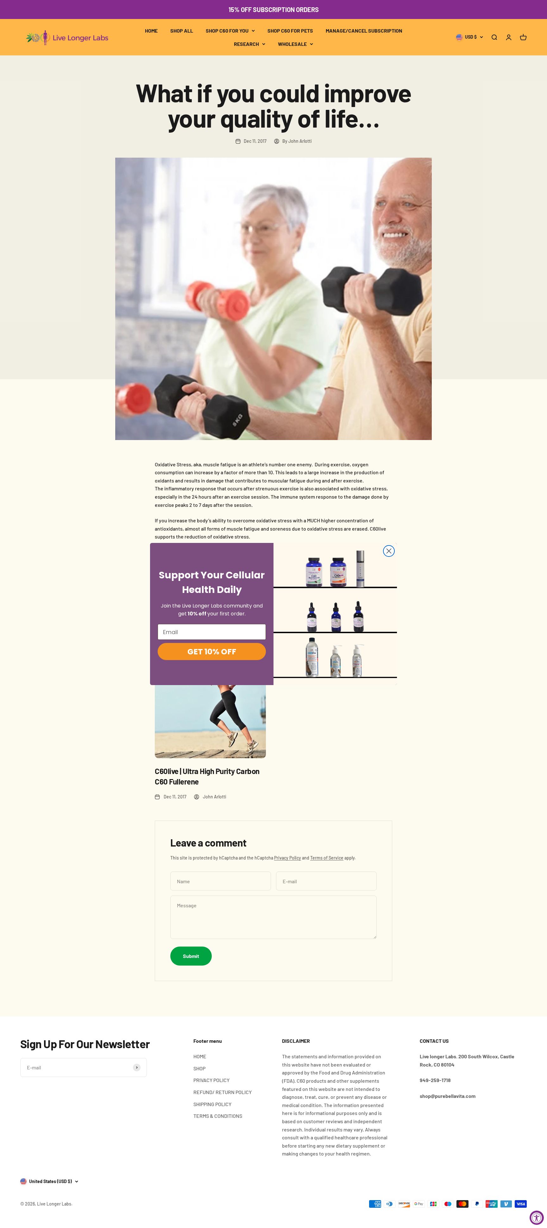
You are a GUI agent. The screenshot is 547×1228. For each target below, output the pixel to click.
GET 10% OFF (211, 651)
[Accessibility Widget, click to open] (537, 1218)
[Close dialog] (388, 551)
